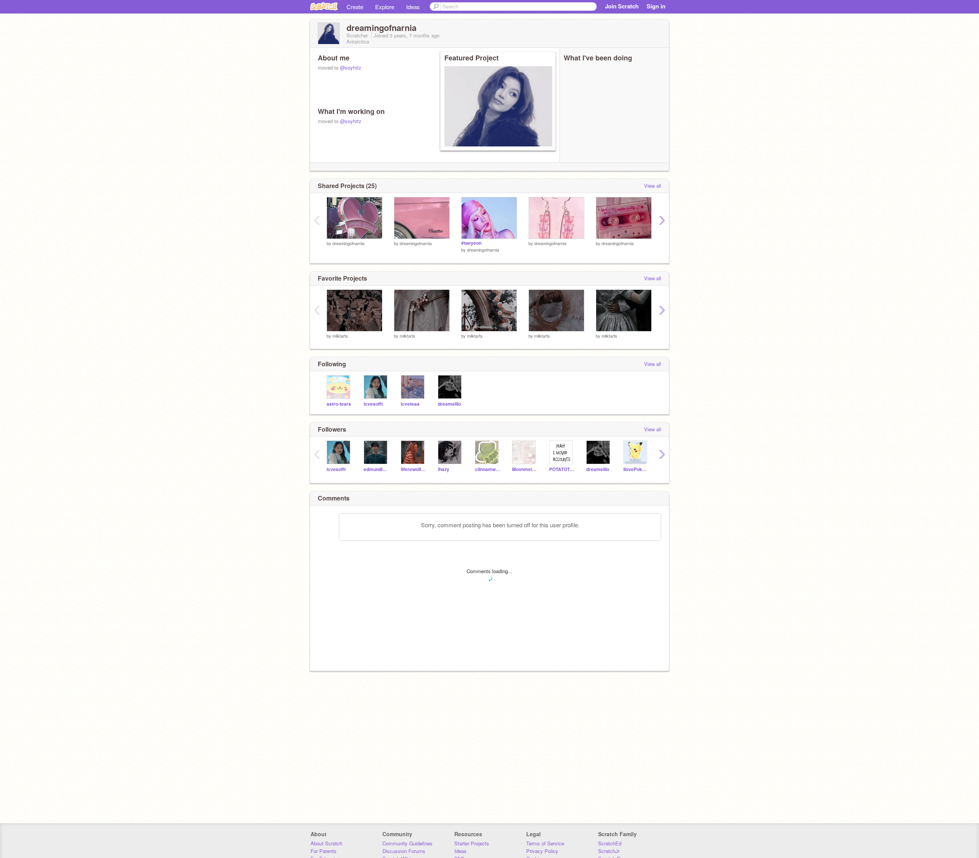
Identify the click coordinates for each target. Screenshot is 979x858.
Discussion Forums (403, 851)
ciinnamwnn (488, 469)
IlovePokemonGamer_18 (636, 469)
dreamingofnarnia (348, 243)
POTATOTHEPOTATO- (562, 469)
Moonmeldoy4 (525, 469)
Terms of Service (545, 843)
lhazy (443, 469)
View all (652, 185)
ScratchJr (609, 851)
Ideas (413, 7)
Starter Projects (471, 843)
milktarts (340, 336)
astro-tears (339, 404)
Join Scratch (622, 6)
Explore (384, 7)
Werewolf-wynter (413, 469)
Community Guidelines (407, 843)
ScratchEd (609, 843)
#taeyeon (471, 243)
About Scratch (326, 843)
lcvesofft (373, 404)
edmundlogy (376, 469)
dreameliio (449, 404)
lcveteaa (410, 404)
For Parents (324, 851)
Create (354, 7)
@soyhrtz (350, 67)
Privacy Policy (542, 851)
